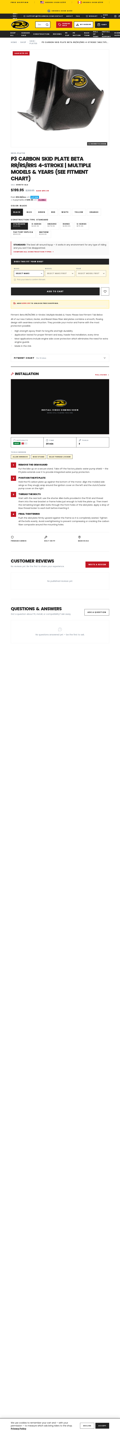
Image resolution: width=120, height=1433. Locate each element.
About (69, 16)
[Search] (47, 24)
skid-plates (33, 42)
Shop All (13, 34)
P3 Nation (77, 34)
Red (53, 212)
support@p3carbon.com (39, 16)
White (64, 212)
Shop (23, 42)
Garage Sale (25, 34)
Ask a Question (97, 612)
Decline (87, 1426)
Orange (93, 212)
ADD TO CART (55, 291)
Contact (58, 16)
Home (14, 42)
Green (41, 212)
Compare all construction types (32, 252)
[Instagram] (115, 16)
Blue (29, 212)
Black (16, 212)
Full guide (101, 375)
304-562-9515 (15, 16)
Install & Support (106, 34)
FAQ (78, 16)
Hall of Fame (95, 34)
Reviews (57, 34)
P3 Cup (67, 34)
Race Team (87, 34)
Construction (41, 34)
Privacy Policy (18, 1428)
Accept (102, 1426)
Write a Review (97, 564)
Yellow (79, 212)
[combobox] (42, 24)
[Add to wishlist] (105, 291)
